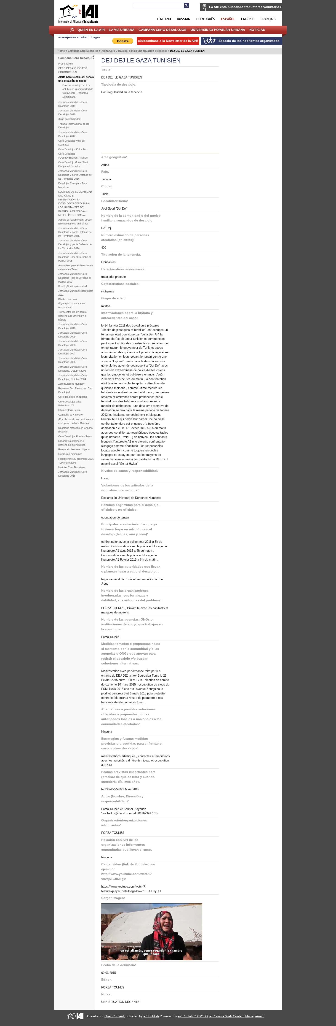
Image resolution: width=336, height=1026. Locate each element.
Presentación (65, 63)
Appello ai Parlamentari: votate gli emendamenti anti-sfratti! (75, 221)
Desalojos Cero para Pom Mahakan (72, 185)
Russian (183, 19)
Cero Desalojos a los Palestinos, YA (69, 403)
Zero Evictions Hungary (71, 383)
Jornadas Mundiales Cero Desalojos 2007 (72, 351)
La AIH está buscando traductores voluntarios (245, 7)
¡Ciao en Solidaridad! (69, 119)
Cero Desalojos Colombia (72, 149)
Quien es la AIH (91, 30)
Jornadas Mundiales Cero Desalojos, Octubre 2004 (72, 377)
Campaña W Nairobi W (70, 414)
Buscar (186, 5)
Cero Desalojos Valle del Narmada (71, 142)
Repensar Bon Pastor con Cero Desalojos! (75, 390)
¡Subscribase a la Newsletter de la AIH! (168, 41)
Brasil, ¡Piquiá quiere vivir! (72, 286)
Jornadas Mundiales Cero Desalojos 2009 (72, 334)
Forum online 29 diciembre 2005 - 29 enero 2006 (76, 460)
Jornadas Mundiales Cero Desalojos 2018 (72, 112)
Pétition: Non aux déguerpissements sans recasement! (71, 303)
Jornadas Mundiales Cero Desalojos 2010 (72, 326)
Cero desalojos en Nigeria (72, 396)
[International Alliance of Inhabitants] (78, 14)
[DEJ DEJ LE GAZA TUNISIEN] (151, 959)
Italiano (164, 19)
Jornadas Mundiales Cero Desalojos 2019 (72, 104)
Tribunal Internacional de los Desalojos (73, 125)
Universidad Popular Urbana (218, 30)
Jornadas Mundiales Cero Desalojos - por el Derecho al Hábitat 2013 (74, 257)
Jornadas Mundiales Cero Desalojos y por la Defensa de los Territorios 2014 (75, 244)
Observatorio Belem (69, 410)
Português (205, 19)
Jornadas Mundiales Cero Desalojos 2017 (72, 134)
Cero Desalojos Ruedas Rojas (75, 436)
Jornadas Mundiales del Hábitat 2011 (75, 292)
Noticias (257, 30)
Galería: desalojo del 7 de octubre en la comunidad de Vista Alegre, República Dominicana (77, 91)
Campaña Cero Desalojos (162, 30)
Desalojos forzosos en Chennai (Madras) (75, 430)
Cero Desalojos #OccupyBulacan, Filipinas (73, 155)
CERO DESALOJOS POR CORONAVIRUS (73, 70)
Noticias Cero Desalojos (71, 467)
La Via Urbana (121, 30)
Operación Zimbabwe (70, 454)
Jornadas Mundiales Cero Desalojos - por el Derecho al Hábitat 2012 (74, 278)
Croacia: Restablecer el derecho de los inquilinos (71, 443)
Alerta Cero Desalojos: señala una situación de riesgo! (134, 50)
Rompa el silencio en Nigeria (74, 449)
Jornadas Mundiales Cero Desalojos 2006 (72, 360)
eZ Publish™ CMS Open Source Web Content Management (221, 1016)
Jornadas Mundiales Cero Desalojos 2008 (72, 343)
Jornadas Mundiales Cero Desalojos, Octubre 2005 (72, 368)
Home (72, 30)
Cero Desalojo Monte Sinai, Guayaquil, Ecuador (73, 164)
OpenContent (114, 1016)
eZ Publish (151, 1016)
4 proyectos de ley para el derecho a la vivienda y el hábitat (72, 315)
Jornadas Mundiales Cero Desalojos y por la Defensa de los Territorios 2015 (75, 232)
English (247, 19)
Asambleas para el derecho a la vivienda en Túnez (75, 267)
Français (268, 19)
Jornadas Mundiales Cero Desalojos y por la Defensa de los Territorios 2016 (75, 175)
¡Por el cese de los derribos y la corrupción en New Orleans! (75, 421)
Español (228, 19)
